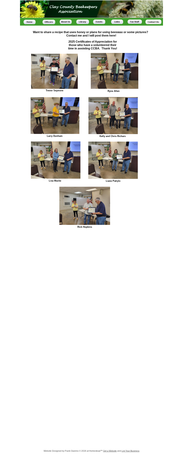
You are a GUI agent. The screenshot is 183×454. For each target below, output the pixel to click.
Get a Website (110, 451)
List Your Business (130, 451)
